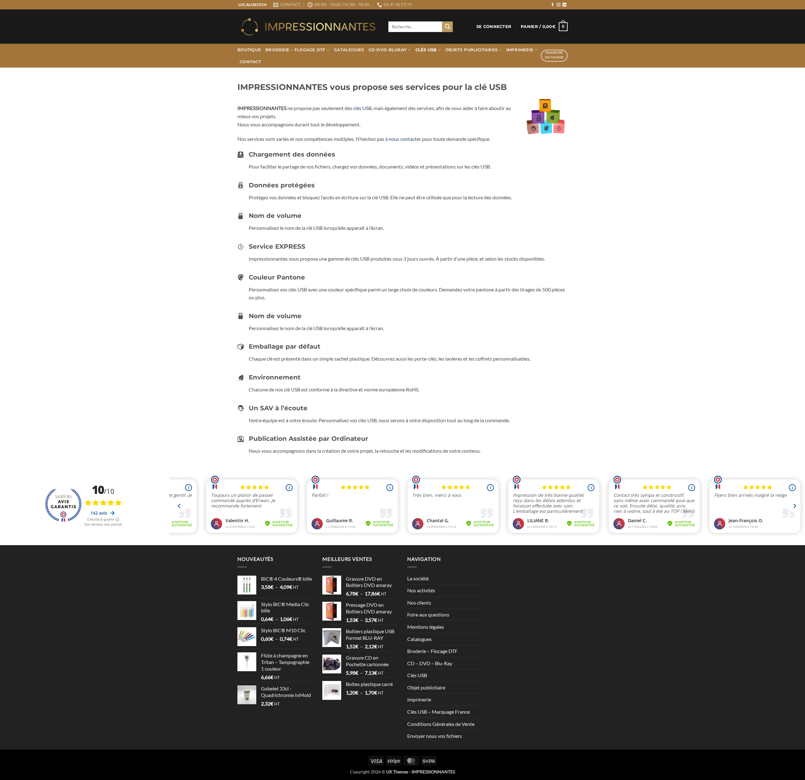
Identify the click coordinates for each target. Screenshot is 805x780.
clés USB (362, 108)
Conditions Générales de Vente (441, 724)
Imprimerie (520, 49)
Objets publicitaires (471, 49)
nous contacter (405, 139)
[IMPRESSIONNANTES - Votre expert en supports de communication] (308, 26)
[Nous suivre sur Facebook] (552, 5)
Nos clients (419, 603)
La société (418, 578)
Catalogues (349, 49)
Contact (250, 61)
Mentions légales (425, 627)
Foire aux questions (428, 614)
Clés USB (426, 49)
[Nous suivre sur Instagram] (558, 5)
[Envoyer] (447, 26)
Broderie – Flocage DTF (295, 49)
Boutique (249, 49)
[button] (493, 26)
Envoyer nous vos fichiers (434, 736)
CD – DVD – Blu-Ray (429, 663)
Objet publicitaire (426, 687)
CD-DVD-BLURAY (388, 49)
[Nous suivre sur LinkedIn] (564, 5)
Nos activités (421, 590)
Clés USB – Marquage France (438, 712)
